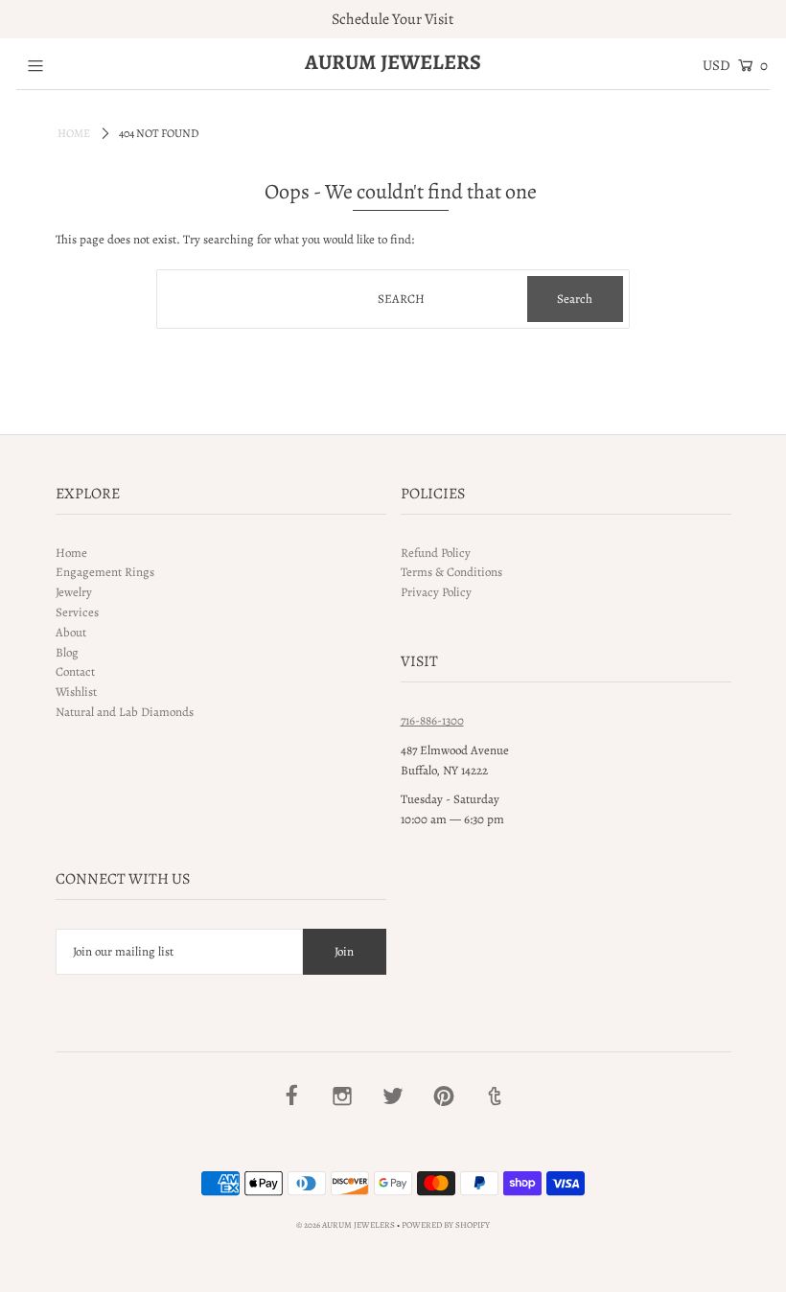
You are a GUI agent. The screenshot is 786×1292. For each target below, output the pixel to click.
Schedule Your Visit (392, 19)
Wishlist (76, 691)
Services (77, 612)
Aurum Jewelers (393, 62)
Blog (67, 652)
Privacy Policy (436, 592)
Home (74, 133)
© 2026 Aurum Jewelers (345, 1225)
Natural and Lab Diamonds (125, 712)
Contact (75, 671)
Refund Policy (436, 552)
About (71, 632)
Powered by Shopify (446, 1225)
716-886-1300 (432, 720)
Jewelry (74, 592)
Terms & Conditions (451, 572)
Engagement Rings (105, 572)
